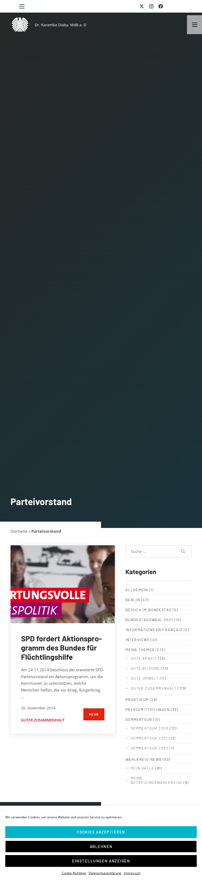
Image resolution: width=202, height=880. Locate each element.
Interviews (137, 639)
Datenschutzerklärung (105, 873)
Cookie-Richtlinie (74, 873)
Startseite (19, 531)
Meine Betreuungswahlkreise (157, 780)
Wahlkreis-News (143, 759)
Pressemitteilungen (147, 709)
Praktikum (137, 699)
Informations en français (154, 629)
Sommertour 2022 (150, 748)
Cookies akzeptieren (101, 832)
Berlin (132, 600)
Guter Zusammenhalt (42, 719)
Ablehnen (101, 846)
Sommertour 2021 (149, 738)
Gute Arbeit (144, 658)
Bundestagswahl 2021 (149, 619)
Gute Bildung (145, 668)
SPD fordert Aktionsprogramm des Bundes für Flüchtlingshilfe (61, 647)
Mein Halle (142, 768)
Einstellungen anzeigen (101, 860)
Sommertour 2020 (150, 728)
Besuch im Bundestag (148, 609)
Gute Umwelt (145, 678)
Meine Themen (140, 649)
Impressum (132, 873)
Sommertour (138, 719)
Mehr (94, 714)
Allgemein (136, 590)
